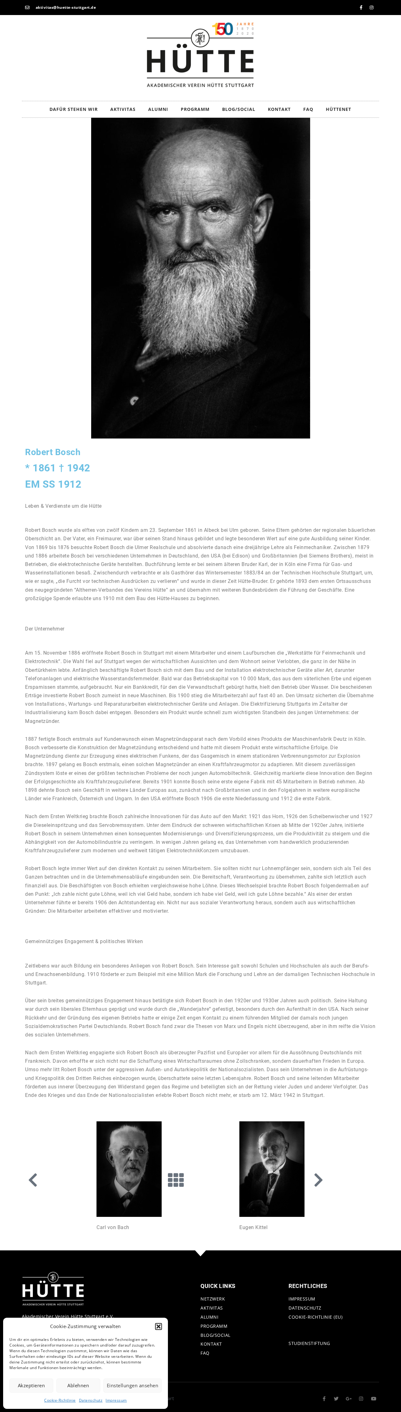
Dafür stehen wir (73, 109)
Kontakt (279, 109)
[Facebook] (361, 7)
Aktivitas (123, 109)
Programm (195, 109)
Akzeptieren (31, 1385)
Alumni (158, 109)
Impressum (116, 1400)
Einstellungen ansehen (133, 1385)
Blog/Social (238, 109)
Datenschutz (91, 1400)
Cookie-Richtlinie (60, 1400)
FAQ (308, 109)
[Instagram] (371, 7)
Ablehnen (78, 1385)
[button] (158, 1326)
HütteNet (338, 109)
